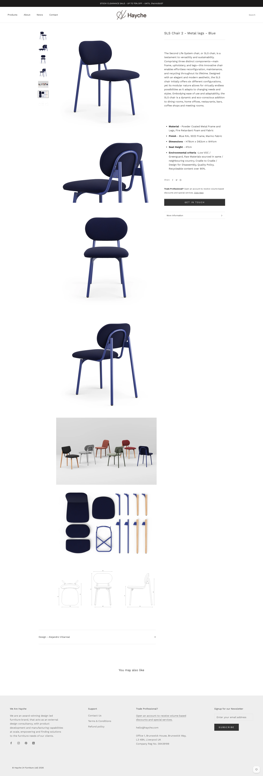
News (40, 15)
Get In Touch (195, 202)
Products (12, 15)
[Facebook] (173, 180)
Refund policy (96, 726)
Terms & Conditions (99, 721)
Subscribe (226, 727)
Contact (53, 15)
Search (252, 15)
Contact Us (94, 715)
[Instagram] (18, 743)
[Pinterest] (180, 180)
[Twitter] (176, 180)
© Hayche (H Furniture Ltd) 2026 (28, 768)
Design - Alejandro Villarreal (54, 637)
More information (175, 215)
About (27, 15)
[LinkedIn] (33, 743)
